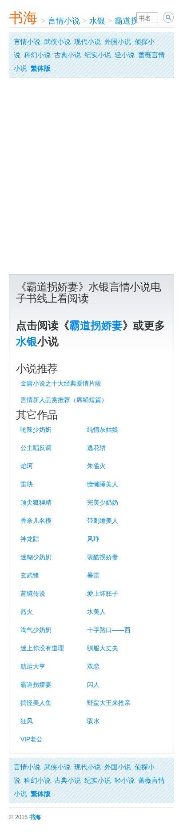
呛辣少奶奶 (36, 429)
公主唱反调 (36, 447)
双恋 (93, 666)
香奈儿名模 (36, 520)
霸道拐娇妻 (135, 20)
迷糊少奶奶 (36, 557)
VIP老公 (31, 739)
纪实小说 (97, 55)
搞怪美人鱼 (36, 702)
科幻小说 (37, 55)
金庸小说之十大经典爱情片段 (60, 383)
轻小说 (125, 55)
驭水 (93, 721)
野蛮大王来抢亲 (109, 702)
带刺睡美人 (102, 520)
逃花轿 (96, 447)
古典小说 (67, 55)
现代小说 (87, 41)
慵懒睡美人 (102, 484)
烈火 (26, 611)
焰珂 (26, 466)
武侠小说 (57, 41)
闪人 (93, 684)
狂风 (26, 721)
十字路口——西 (109, 629)
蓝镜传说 (32, 593)
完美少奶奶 (102, 502)
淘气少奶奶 (36, 629)
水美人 (96, 611)
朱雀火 (96, 466)
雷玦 (26, 484)
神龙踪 (29, 538)
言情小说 (64, 20)
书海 (23, 18)
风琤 (93, 538)
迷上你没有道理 (42, 648)
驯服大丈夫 (102, 648)
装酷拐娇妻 (102, 557)
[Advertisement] (91, 178)
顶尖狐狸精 (36, 502)
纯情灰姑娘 (102, 429)
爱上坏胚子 (102, 593)
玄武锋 (29, 575)
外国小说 (117, 41)
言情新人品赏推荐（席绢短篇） (63, 399)
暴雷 (93, 575)
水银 (97, 20)
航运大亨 (32, 666)
